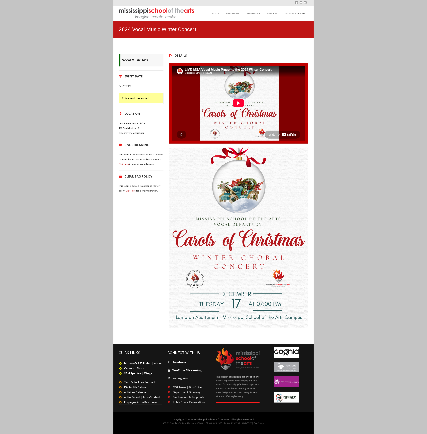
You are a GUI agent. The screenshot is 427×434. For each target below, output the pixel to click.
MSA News (179, 387)
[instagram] (305, 4)
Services (272, 13)
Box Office (195, 387)
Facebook (179, 362)
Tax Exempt (259, 423)
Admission (253, 13)
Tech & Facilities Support (139, 382)
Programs (232, 13)
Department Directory (186, 392)
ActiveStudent (151, 397)
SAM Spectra (132, 373)
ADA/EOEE (247, 423)
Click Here (124, 164)
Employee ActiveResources (140, 402)
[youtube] (301, 4)
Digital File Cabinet (135, 387)
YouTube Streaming (186, 370)
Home (215, 13)
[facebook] (296, 4)
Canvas (129, 368)
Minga (148, 373)
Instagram (180, 378)
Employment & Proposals (188, 397)
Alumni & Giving (295, 13)
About (158, 363)
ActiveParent (132, 397)
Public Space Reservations (189, 402)
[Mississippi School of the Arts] (154, 12)
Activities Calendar (135, 392)
